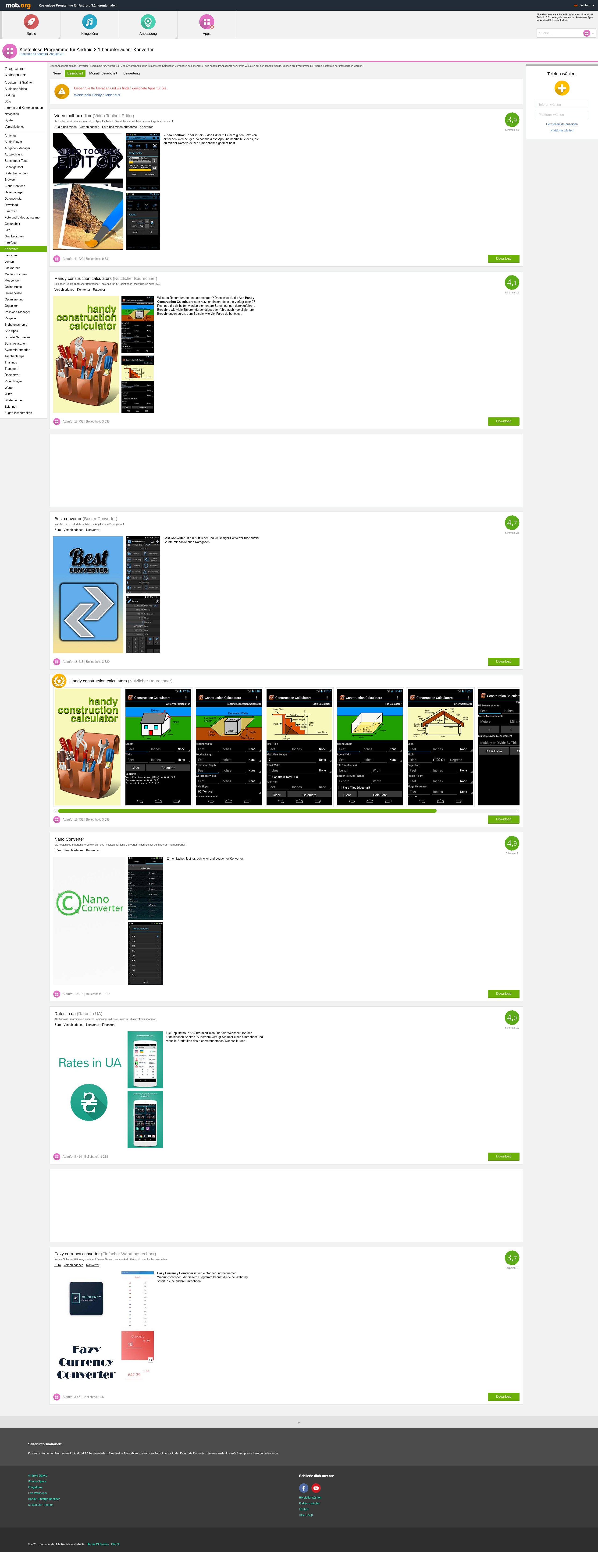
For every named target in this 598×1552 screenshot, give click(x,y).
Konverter (11, 249)
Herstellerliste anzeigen (562, 124)
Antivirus (11, 135)
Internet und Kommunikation (24, 107)
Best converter (68, 518)
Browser (10, 179)
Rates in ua (65, 1013)
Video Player (13, 381)
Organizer (11, 305)
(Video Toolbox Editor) (113, 115)
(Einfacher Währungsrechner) (128, 1254)
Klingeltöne (35, 1487)
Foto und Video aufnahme (22, 217)
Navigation (12, 114)
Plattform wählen (562, 130)
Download (11, 205)
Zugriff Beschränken (18, 413)
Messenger (12, 280)
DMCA (115, 1544)
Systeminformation (17, 350)
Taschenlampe (14, 356)
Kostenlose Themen (40, 1504)
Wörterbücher (14, 400)
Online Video (13, 293)
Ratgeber (11, 318)
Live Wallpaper (37, 1493)
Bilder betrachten (16, 173)
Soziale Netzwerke (17, 337)
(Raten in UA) (89, 1013)
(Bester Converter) (99, 518)
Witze (8, 394)
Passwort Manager (17, 312)
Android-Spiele (37, 1475)
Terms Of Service (98, 1544)
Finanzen (11, 211)
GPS (8, 230)
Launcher (11, 255)
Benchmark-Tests (16, 160)
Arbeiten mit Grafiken (19, 82)
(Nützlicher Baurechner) (134, 278)
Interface (11, 242)
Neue (57, 73)
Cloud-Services (15, 186)
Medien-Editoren (16, 274)
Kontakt (304, 1509)
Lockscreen (12, 268)
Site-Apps (11, 331)
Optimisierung (14, 299)
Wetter (9, 387)
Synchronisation (15, 343)
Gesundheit (12, 224)
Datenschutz (13, 198)
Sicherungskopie (16, 324)
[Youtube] (317, 1491)
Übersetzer (12, 375)
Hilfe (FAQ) (306, 1515)
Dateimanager (14, 192)
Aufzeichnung (14, 154)
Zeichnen (11, 406)
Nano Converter (69, 839)
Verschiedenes (15, 126)
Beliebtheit (75, 73)
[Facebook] (305, 1491)
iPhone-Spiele (37, 1481)
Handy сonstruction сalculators (83, 278)
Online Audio (13, 287)
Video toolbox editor (73, 115)
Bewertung (131, 73)
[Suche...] (588, 33)
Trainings (11, 362)
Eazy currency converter (77, 1254)
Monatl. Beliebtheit (103, 73)
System (10, 120)
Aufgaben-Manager (17, 148)
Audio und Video (16, 89)
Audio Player (13, 142)
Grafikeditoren (14, 236)
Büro (8, 101)
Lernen (9, 261)
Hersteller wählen (310, 1497)
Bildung (10, 95)
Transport (11, 368)
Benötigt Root (14, 167)
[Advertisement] (25, 496)
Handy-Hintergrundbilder (44, 1499)
